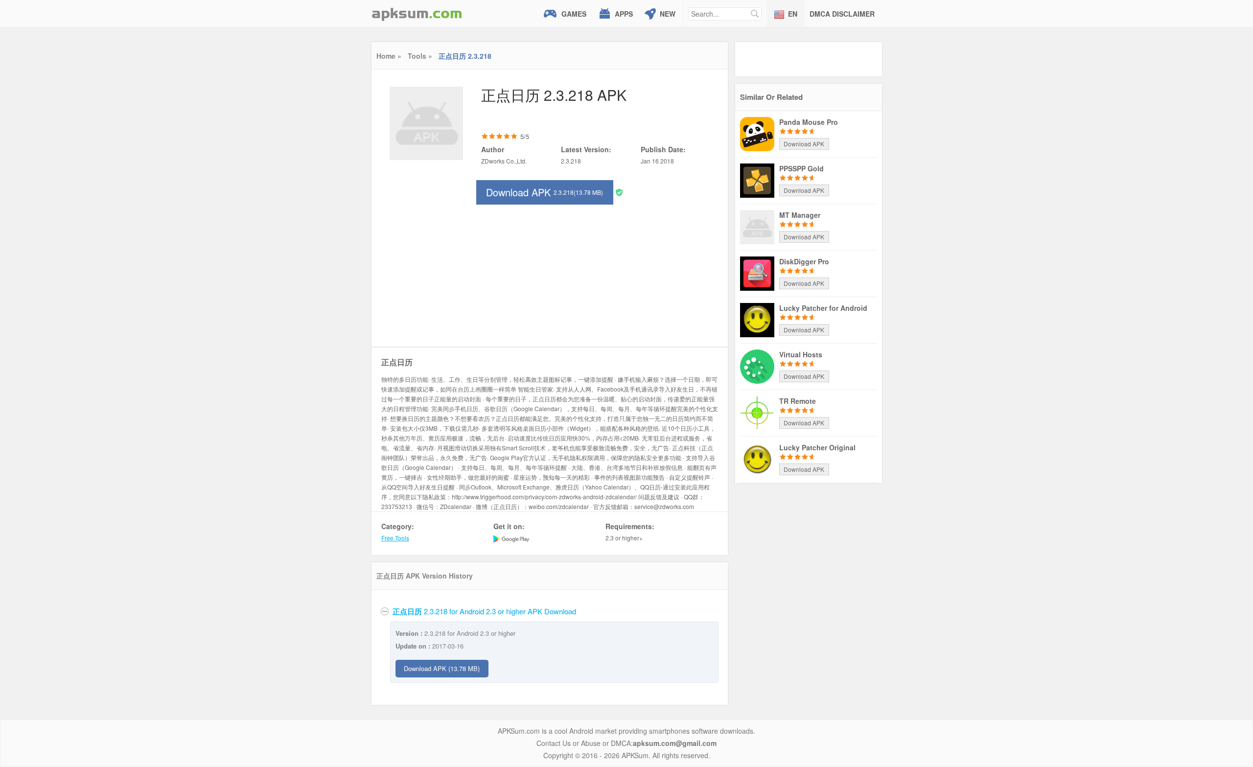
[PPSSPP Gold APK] (757, 180)
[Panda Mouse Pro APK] (757, 133)
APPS (624, 14)
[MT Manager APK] (757, 226)
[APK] (417, 13)
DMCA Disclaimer (842, 14)
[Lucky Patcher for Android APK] (757, 319)
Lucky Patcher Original (817, 447)
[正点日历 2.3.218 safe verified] (619, 191)
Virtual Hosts (800, 354)
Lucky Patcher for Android (823, 308)
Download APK (544, 192)
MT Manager (799, 215)
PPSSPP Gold (801, 168)
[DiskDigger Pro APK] (757, 273)
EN (792, 14)
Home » (388, 56)
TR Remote (797, 401)
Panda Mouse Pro (808, 122)
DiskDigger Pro (804, 261)
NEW (667, 14)
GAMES (573, 14)
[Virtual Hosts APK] (757, 366)
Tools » (420, 56)
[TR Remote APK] (757, 412)
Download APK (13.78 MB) (442, 668)
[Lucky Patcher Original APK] (757, 459)
